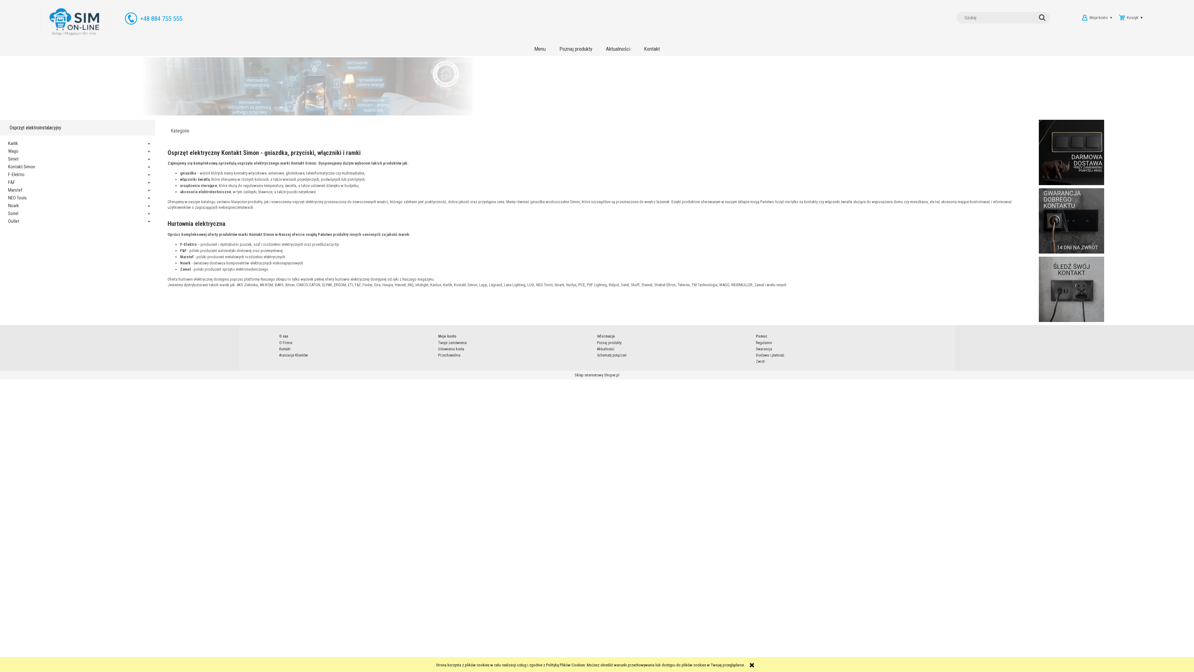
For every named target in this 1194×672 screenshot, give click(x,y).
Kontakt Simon (21, 167)
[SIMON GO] (597, 86)
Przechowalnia (449, 355)
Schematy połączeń (612, 355)
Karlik (13, 143)
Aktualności (605, 349)
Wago (13, 151)
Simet (13, 159)
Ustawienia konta (451, 349)
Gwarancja (764, 349)
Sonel (13, 213)
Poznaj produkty (609, 343)
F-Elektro (16, 174)
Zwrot (760, 361)
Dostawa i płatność (770, 355)
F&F (11, 182)
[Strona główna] (73, 21)
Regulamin (764, 343)
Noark (13, 205)
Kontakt (284, 349)
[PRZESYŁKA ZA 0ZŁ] (1071, 152)
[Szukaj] (1043, 18)
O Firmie (285, 343)
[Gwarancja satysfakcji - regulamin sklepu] (1071, 220)
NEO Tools (17, 198)
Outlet (13, 221)
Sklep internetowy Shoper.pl (597, 375)
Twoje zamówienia (452, 343)
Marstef (15, 190)
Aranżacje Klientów (293, 355)
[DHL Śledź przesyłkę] (1071, 289)
